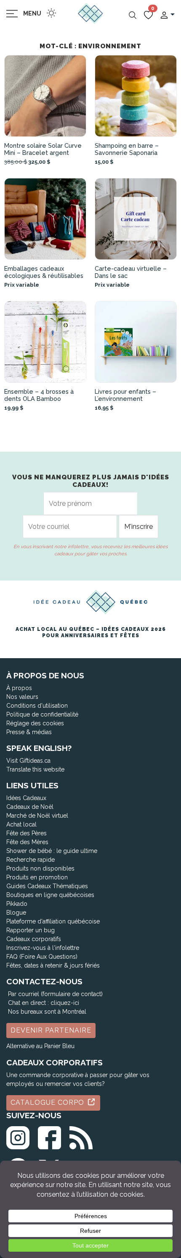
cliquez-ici (65, 1002)
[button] (167, 14)
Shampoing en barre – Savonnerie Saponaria (127, 149)
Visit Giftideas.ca (28, 760)
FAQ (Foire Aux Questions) (41, 956)
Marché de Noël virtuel (37, 815)
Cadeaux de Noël (29, 806)
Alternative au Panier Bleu (40, 1046)
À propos (19, 688)
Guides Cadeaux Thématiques (47, 886)
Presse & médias (29, 732)
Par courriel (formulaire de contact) (55, 994)
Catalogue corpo (48, 1102)
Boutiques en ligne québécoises (50, 895)
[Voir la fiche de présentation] (45, 96)
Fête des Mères (27, 842)
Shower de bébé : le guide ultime (51, 850)
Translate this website (35, 769)
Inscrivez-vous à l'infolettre (42, 947)
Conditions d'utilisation (37, 705)
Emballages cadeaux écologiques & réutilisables (43, 272)
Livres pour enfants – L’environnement (125, 395)
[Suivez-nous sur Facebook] (49, 1136)
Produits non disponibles (40, 868)
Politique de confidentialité (42, 714)
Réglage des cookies (35, 723)
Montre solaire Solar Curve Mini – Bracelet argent (43, 149)
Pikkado (16, 903)
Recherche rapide (30, 859)
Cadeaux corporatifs (33, 939)
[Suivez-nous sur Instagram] (17, 1136)
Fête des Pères (26, 833)
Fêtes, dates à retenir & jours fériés (53, 965)
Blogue (16, 912)
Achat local (21, 824)
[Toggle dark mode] (51, 13)
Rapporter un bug (30, 930)
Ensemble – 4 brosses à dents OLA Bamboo (39, 395)
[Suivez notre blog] (81, 1136)
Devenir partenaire (51, 1030)
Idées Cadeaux (26, 798)
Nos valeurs (22, 696)
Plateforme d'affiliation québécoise (53, 921)
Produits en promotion (37, 877)
